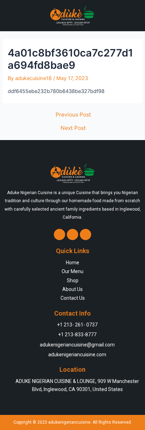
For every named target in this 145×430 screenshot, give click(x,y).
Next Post (73, 128)
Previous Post (73, 115)
